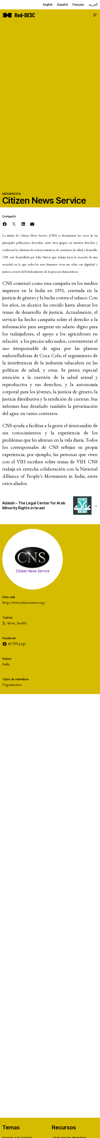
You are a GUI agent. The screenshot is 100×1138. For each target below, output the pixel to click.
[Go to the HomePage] (18, 14)
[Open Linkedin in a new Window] (23, 223)
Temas (11, 1127)
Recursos (64, 1127)
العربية (93, 5)
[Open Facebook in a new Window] (4, 223)
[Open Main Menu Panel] (95, 14)
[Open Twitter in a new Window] (14, 223)
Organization (11, 684)
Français (78, 5)
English (48, 5)
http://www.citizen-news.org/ (23, 602)
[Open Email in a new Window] (32, 223)
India (6, 664)
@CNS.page (17, 643)
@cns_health (16, 623)
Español (62, 5)
